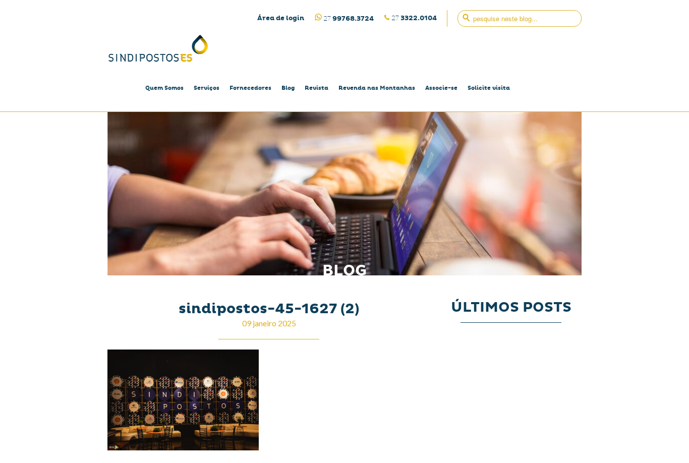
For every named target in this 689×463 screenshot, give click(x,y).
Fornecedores (250, 88)
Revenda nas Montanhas (376, 88)
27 (414, 18)
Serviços (206, 88)
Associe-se (441, 88)
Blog (288, 88)
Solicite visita (489, 88)
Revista (316, 88)
